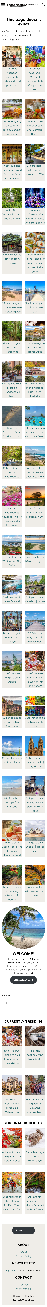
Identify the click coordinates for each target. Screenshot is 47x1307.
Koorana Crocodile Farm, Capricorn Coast (12, 432)
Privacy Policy (24, 1256)
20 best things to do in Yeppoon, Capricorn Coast (35, 432)
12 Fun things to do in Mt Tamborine (12, 347)
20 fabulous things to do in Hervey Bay (34, 637)
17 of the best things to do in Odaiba (12, 677)
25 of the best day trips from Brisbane (12, 802)
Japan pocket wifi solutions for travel (35, 891)
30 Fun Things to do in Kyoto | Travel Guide (35, 347)
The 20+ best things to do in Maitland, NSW (34, 512)
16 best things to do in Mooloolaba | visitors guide (12, 307)
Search (6, 995)
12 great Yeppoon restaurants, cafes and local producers (12, 77)
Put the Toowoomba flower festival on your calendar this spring (12, 517)
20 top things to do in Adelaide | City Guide (34, 762)
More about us (22, 980)
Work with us (23, 1288)
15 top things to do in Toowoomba (12, 472)
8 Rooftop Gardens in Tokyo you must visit (12, 214)
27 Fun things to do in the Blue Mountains (12, 722)
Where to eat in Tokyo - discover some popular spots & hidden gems (35, 263)
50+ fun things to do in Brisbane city (35, 307)
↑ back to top (23, 1230)
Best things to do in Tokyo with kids (35, 722)
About (23, 1252)
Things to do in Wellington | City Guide (12, 561)
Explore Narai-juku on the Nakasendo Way (34, 170)
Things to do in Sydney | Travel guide (35, 846)
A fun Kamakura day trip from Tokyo (12, 258)
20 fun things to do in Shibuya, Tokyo (12, 637)
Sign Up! (10, 1270)
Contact (23, 1284)
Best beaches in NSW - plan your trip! (35, 561)
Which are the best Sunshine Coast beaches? (35, 472)
